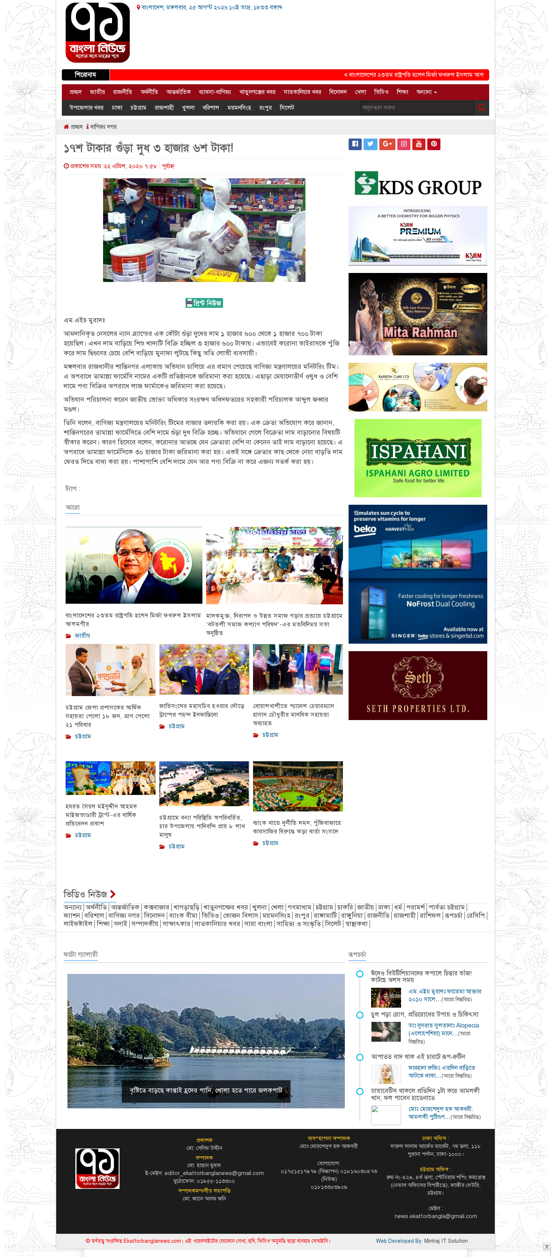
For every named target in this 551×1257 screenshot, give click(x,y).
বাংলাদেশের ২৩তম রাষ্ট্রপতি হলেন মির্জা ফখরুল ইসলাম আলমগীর (394, 75)
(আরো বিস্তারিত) (457, 999)
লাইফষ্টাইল (78, 924)
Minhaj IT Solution (446, 1241)
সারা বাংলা (258, 924)
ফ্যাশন (72, 915)
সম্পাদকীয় (145, 924)
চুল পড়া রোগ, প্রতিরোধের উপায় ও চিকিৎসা (425, 1014)
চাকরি (345, 907)
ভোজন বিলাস (240, 915)
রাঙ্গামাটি (325, 915)
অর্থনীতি (149, 92)
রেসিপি (476, 915)
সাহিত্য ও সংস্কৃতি (299, 924)
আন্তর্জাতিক (178, 92)
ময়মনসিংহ (239, 108)
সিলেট (287, 108)
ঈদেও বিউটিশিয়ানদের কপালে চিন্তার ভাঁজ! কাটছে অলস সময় (421, 976)
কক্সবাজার (156, 907)
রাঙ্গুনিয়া (352, 915)
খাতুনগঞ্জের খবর (258, 92)
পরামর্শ (415, 907)
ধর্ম (398, 907)
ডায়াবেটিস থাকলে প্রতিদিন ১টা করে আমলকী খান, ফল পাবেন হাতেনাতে (425, 1094)
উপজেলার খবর (86, 108)
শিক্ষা (402, 92)
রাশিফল (430, 915)
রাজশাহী (164, 108)
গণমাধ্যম (299, 907)
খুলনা (188, 108)
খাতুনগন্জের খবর (226, 907)
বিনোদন (338, 92)
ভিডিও (381, 92)
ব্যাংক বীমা (183, 915)
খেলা (360, 92)
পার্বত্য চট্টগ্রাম (447, 907)
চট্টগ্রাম (138, 108)
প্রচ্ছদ (76, 92)
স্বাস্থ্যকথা (356, 924)
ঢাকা (117, 108)
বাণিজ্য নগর (103, 127)
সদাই (120, 924)
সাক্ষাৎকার (176, 924)
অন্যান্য (424, 92)
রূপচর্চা (454, 915)
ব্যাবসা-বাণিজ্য (215, 92)
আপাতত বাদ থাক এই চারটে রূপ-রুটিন (418, 1057)
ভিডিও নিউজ (87, 894)
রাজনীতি (122, 92)
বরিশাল (211, 108)
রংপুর (265, 108)
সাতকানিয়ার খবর (302, 92)
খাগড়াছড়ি (186, 907)
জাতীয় (97, 92)
